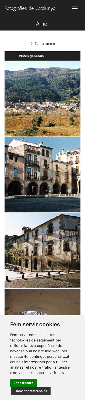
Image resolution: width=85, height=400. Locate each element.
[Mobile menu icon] (74, 8)
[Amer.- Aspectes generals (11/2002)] (42, 174)
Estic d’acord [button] (24, 383)
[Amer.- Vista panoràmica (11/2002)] (42, 98)
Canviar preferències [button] (31, 391)
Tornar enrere (44, 44)
